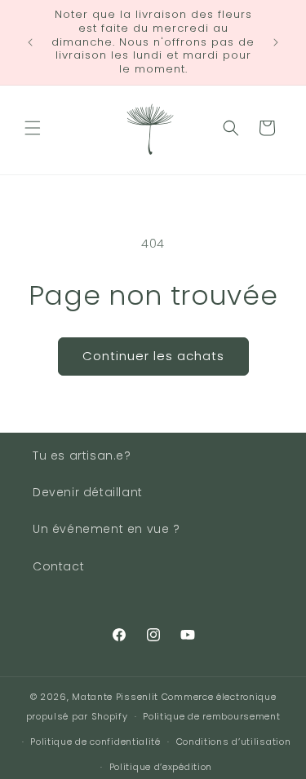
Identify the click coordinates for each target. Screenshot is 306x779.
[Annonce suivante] (276, 42)
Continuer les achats (153, 355)
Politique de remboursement (211, 716)
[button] (33, 128)
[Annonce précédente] (30, 42)
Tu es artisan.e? (82, 455)
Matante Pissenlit (115, 696)
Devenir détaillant (88, 492)
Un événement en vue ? (106, 529)
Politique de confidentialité (95, 741)
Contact (58, 566)
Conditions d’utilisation (233, 741)
